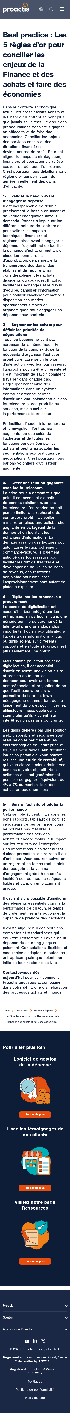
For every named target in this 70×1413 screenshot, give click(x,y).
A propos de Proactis (17, 1329)
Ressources (21, 1010)
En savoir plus (35, 1114)
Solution (8, 1317)
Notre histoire (35, 1398)
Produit (7, 1306)
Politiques (35, 1382)
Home (6, 1010)
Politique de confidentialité (35, 1390)
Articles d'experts (43, 1010)
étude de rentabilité (44, 759)
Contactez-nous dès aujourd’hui (21, 975)
